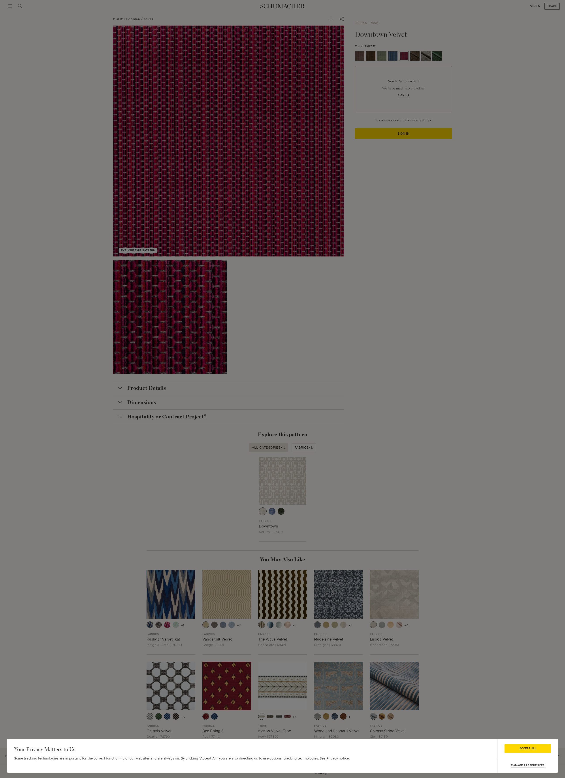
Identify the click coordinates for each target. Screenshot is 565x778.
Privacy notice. (338, 758)
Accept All (527, 748)
